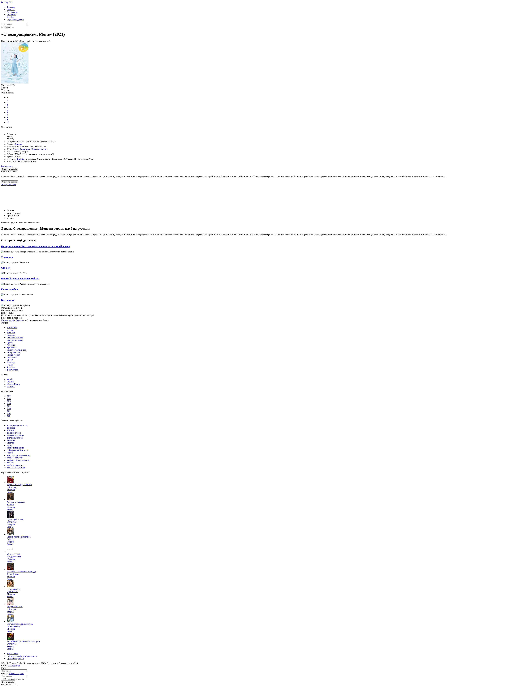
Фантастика (12, 370)
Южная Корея (13, 384)
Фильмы (11, 7)
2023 (9, 403)
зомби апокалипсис (16, 465)
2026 (9, 396)
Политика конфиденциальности (22, 656)
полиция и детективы (17, 425)
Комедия (11, 345)
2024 (9, 401)
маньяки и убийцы (15, 435)
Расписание (12, 12)
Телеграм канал (8, 184)
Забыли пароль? (16, 673)
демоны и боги (14, 433)
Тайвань (11, 386)
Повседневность (39, 149)
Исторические (13, 352)
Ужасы (10, 365)
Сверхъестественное (16, 350)
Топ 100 (10, 17)
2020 (9, 411)
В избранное (7, 166)
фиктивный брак (15, 438)
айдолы (10, 443)
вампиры (11, 440)
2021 (9, 408)
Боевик (10, 330)
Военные (11, 332)
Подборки (11, 14)
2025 (9, 398)
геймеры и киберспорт (17, 450)
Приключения (13, 355)
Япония (18, 144)
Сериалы (11, 9)
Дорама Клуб (7, 320)
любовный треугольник (18, 460)
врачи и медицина (15, 448)
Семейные (11, 357)
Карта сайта (12, 653)
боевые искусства (15, 458)
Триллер (11, 362)
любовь (10, 463)
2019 (9, 413)
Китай (10, 379)
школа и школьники (16, 467)
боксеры (11, 430)
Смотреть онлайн (9, 182)
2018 (9, 416)
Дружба (20, 159)
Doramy (7, 2)
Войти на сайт (8, 682)
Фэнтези (11, 367)
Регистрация (14, 665)
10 (8, 122)
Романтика (25, 149)
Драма (16, 149)
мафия (10, 453)
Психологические (15, 337)
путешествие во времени (18, 455)
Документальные (15, 340)
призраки (11, 428)
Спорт (10, 360)
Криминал (11, 347)
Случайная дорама (15, 19)
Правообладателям (15, 658)
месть (9, 445)
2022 (9, 406)
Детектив (11, 335)
